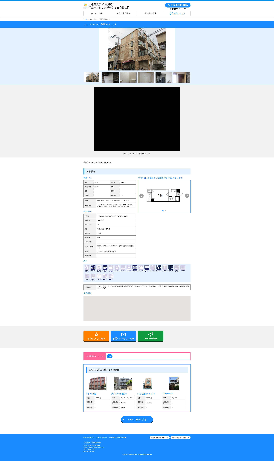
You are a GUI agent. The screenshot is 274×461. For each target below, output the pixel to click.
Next (187, 196)
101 (109, 356)
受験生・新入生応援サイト (180, 437)
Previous (141, 196)
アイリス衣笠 (91, 394)
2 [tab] (165, 210)
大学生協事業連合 (101, 437)
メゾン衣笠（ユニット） (146, 394)
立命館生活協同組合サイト (159, 437)
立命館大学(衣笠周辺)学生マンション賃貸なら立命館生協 (112, 6)
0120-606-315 (90, 449)
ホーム (85, 19)
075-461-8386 (90, 452)
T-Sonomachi (167, 394)
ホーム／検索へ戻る (137, 419)
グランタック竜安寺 (119, 394)
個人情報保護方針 (88, 437)
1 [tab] (162, 210)
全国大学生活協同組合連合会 (117, 437)
